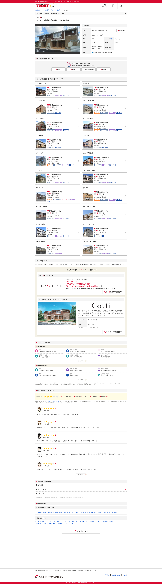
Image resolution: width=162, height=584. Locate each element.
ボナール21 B (90, 521)
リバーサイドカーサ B (67, 521)
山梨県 (47, 10)
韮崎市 (82, 512)
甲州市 (100, 512)
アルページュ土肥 (101, 521)
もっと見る (80, 474)
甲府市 (53, 10)
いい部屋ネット (39, 10)
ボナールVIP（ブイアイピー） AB (45, 523)
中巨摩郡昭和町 (89, 69)
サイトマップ (99, 575)
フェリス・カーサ (69, 523)
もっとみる (80, 360)
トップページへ (82, 531)
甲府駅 (58, 10)
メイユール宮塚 (39, 521)
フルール (59, 523)
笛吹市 (71, 512)
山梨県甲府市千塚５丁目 (99, 30)
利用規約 (107, 575)
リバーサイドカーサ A (52, 521)
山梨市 (76, 512)
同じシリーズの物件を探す (114, 332)
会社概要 (124, 575)
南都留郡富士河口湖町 (110, 512)
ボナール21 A (80, 521)
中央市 (66, 512)
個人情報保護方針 (115, 575)
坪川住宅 (111, 521)
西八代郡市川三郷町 (91, 512)
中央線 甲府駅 (97, 52)
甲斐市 (74, 69)
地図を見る (122, 30)
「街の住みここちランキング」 (53, 401)
